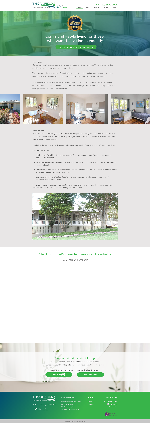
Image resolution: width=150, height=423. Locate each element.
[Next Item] (147, 109)
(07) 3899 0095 (109, 4)
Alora (53, 185)
